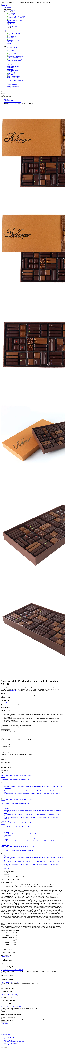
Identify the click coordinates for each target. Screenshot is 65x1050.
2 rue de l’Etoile (5, 994)
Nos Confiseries (14, 29)
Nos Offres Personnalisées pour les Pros (14, 1041)
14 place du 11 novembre (7, 970)
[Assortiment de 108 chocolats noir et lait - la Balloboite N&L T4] (17, 846)
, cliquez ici (13, 690)
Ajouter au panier (5, 707)
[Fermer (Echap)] (1, 1047)
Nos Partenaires (8, 1040)
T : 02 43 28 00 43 (18, 970)
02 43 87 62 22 (11, 1025)
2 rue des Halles (5, 982)
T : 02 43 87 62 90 (16, 1007)
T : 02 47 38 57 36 (13, 982)
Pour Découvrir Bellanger (16, 80)
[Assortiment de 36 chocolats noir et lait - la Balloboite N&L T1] (17, 775)
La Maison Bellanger (9, 1037)
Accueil (6, 99)
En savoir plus (4, 702)
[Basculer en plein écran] (4, 1047)
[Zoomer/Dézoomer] (6, 1047)
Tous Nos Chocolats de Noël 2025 (12, 102)
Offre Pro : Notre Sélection (10, 1043)
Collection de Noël (8, 100)
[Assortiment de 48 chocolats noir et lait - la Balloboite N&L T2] (17, 799)
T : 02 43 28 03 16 (13, 994)
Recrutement (7, 1044)
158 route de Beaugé (6, 1007)
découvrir (3, 777)
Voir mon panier (5, 956)
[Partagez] (2, 1047)
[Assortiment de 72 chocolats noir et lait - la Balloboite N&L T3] (17, 822)
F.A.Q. (5, 1038)
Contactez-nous (4, 1023)
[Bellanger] (4, 5)
